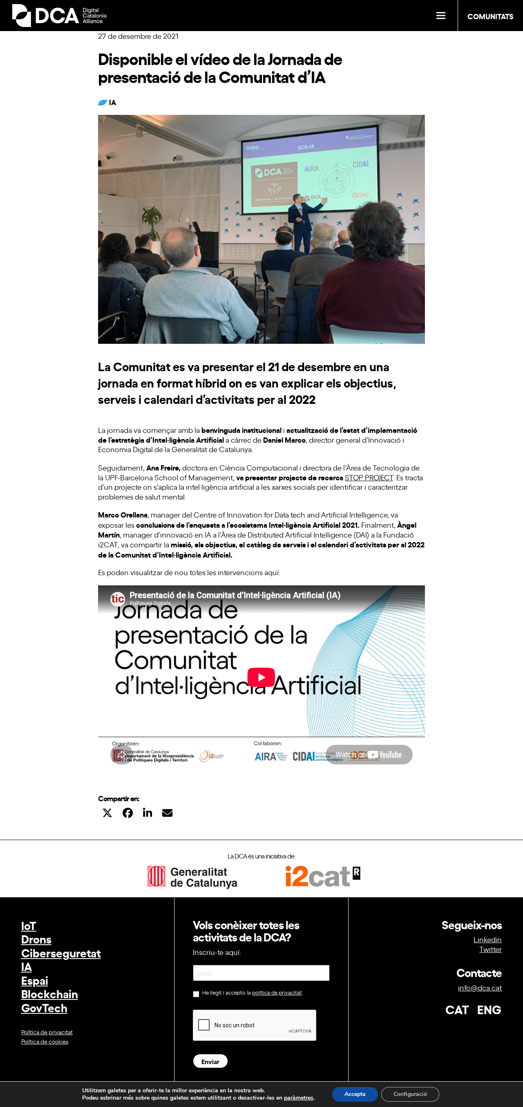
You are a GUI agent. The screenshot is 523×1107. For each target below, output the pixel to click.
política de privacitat (277, 992)
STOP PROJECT (369, 477)
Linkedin (488, 939)
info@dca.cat (480, 987)
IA (26, 966)
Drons (36, 938)
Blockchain (49, 993)
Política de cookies (44, 1041)
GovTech (44, 1007)
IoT (28, 925)
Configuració (410, 1094)
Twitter (490, 949)
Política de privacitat (47, 1031)
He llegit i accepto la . (252, 992)
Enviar (210, 1061)
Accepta (355, 1094)
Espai (34, 980)
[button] (440, 15)
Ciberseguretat (61, 952)
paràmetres (298, 1098)
